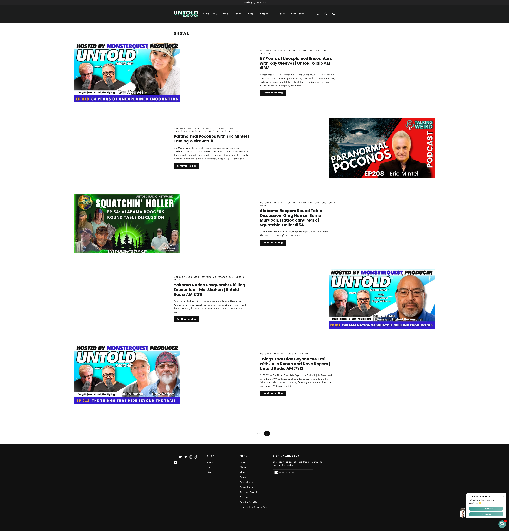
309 (259, 433)
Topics (238, 13)
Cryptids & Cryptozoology (303, 50)
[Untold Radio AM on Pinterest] (185, 457)
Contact (243, 477)
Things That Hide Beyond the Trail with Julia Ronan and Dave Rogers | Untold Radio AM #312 (295, 363)
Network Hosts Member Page (253, 507)
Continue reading (273, 92)
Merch (210, 462)
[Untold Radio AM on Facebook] (175, 457)
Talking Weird (211, 131)
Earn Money (297, 13)
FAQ (215, 13)
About (281, 13)
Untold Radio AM (297, 354)
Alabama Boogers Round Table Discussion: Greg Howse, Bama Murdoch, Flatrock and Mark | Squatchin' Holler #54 (291, 218)
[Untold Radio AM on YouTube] (175, 462)
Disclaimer (245, 497)
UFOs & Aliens (230, 131)
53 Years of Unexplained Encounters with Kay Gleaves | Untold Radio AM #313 (296, 63)
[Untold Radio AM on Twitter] (180, 457)
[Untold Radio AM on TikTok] (196, 457)
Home (206, 13)
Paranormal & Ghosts (187, 131)
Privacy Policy (246, 482)
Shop (251, 13)
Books (209, 467)
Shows (225, 13)
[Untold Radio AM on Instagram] (190, 457)
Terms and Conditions (250, 492)
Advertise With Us (248, 502)
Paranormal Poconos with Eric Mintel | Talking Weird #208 (211, 139)
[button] (502, 524)
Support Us (266, 13)
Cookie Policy (246, 487)
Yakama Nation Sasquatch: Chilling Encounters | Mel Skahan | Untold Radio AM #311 (209, 289)
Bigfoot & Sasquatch (273, 50)
